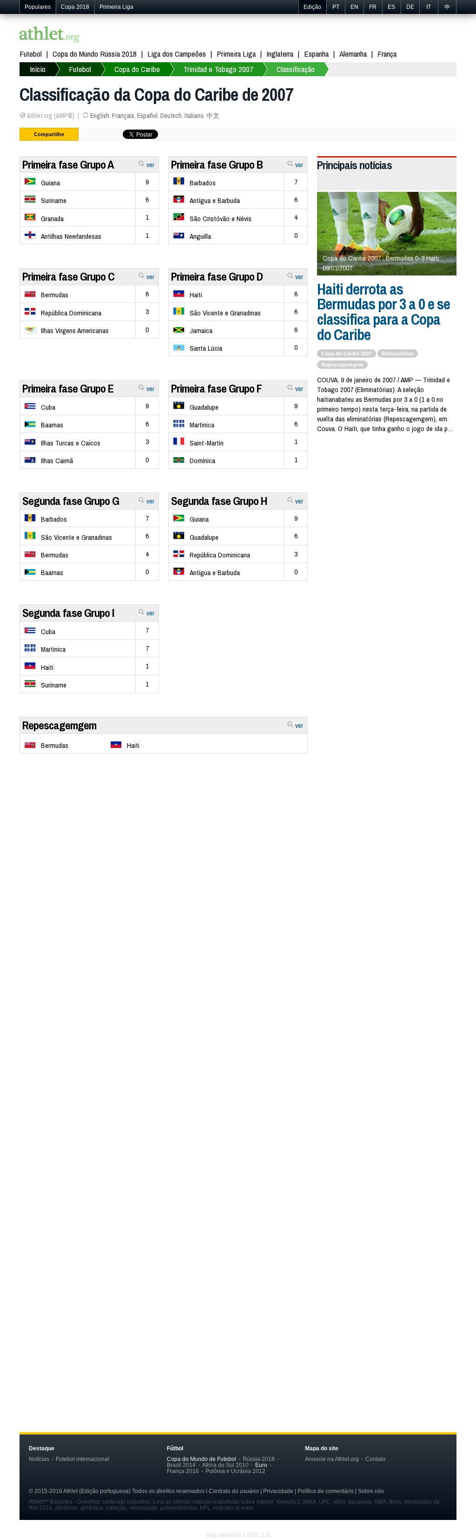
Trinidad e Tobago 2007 (218, 69)
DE (410, 7)
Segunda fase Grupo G (70, 501)
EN (354, 7)
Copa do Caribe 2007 (346, 353)
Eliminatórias (398, 353)
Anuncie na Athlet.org (332, 1459)
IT (428, 7)
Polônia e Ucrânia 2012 (235, 1471)
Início (38, 69)
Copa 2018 (75, 7)
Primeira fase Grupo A (68, 164)
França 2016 (183, 1471)
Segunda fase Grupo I (68, 613)
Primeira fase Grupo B (217, 164)
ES (391, 7)
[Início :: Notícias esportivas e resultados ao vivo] (50, 35)
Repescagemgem (59, 725)
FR (373, 7)
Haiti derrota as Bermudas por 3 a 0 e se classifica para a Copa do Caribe (383, 312)
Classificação (296, 69)
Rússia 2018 (259, 1459)
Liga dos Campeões (176, 53)
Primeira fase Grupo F (216, 388)
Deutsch (171, 115)
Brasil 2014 (181, 1465)
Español (147, 115)
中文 (212, 115)
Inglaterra (279, 53)
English (99, 115)
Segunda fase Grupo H (219, 501)
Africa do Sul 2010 (225, 1465)
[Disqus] (238, 1014)
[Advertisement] (238, 833)
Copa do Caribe (137, 69)
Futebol (31, 53)
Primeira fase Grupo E (67, 388)
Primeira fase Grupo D (217, 276)
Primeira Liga (116, 7)
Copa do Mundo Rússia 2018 (95, 53)
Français (123, 115)
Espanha (316, 53)
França (387, 53)
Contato (375, 1459)
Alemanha (353, 53)
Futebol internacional (82, 1459)
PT (335, 7)
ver (149, 165)
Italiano (194, 115)
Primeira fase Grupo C (68, 276)
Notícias (39, 1459)
